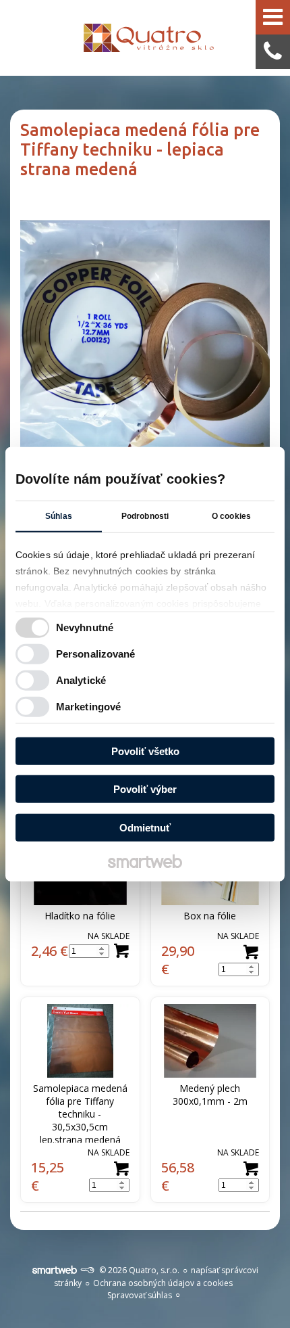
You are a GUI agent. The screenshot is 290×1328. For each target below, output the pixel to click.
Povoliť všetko (145, 750)
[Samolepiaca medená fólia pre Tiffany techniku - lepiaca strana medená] (145, 337)
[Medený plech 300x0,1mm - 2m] (210, 1041)
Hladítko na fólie (80, 915)
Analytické (81, 680)
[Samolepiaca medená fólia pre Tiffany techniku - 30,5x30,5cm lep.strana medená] (80, 1041)
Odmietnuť (145, 827)
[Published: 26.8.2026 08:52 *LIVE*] (87, 1270)
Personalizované (96, 654)
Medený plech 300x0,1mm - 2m (210, 1094)
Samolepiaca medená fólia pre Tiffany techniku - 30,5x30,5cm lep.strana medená (81, 1114)
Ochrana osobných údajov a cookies (163, 1283)
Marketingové (88, 706)
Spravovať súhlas (139, 1295)
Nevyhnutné (84, 627)
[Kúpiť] (121, 951)
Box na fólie (209, 915)
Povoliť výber (145, 789)
